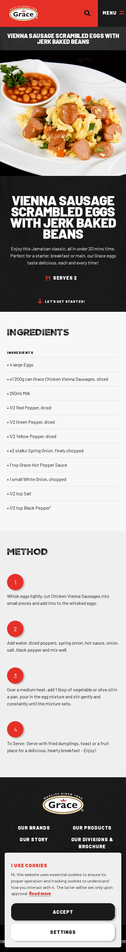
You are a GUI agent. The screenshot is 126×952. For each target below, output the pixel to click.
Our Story (34, 839)
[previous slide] (15, 291)
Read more (40, 893)
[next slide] (34, 291)
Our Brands (34, 827)
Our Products (92, 827)
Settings (63, 932)
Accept (63, 912)
